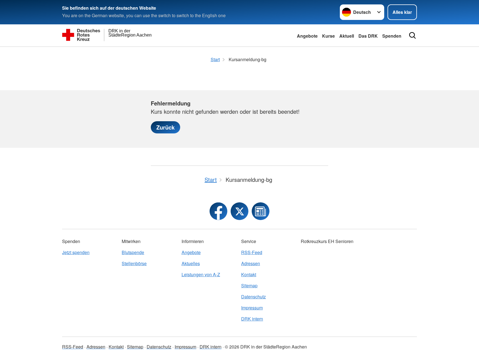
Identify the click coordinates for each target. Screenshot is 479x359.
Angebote (307, 36)
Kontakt (248, 274)
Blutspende (133, 252)
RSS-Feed (251, 252)
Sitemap (249, 285)
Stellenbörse (134, 263)
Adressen (250, 263)
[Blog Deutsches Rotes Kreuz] (260, 211)
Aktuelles (191, 263)
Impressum (252, 307)
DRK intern (252, 319)
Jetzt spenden (76, 252)
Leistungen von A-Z (201, 274)
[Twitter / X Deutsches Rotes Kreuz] (239, 211)
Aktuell (346, 36)
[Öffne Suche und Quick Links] (412, 35)
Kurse (328, 36)
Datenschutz (253, 296)
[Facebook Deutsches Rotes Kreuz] (218, 211)
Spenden (391, 36)
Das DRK (368, 36)
